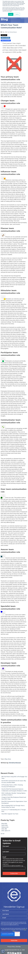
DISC (4, 829)
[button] (3, 951)
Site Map (18, 946)
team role (8, 94)
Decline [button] (17, 14)
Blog (6, 759)
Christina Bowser (13, 32)
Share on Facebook (6, 40)
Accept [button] (10, 14)
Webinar (4, 827)
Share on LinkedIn (5, 37)
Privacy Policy (11, 946)
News (9, 759)
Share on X (4, 35)
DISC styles (5, 830)
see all (2, 833)
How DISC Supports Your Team (9, 813)
